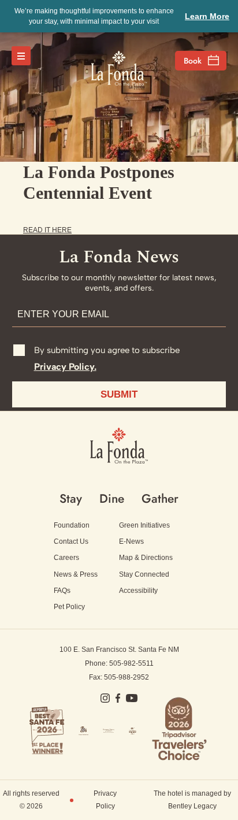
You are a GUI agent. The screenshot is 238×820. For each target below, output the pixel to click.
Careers (66, 558)
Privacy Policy (105, 799)
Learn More (207, 16)
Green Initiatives (144, 525)
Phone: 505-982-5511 (119, 663)
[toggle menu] (21, 55)
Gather (160, 498)
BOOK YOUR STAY (200, 61)
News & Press (76, 574)
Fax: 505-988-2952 (119, 677)
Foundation (72, 525)
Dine (111, 498)
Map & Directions (146, 558)
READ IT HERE (47, 230)
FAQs (62, 591)
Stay (71, 498)
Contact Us (71, 541)
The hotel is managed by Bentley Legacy (192, 799)
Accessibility (138, 591)
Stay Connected (144, 574)
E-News (131, 541)
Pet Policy (69, 607)
